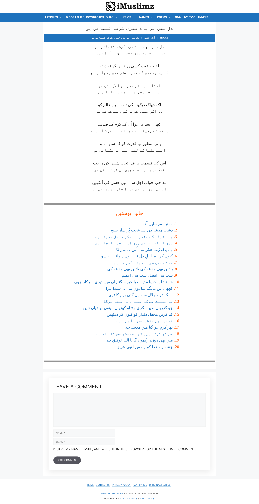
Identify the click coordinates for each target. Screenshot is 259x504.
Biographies (75, 17)
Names (144, 17)
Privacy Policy (121, 484)
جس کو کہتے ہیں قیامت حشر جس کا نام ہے (134, 333)
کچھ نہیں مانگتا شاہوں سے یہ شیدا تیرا (139, 288)
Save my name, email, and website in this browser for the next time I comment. (126, 449)
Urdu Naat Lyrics (160, 484)
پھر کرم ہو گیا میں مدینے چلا (149, 327)
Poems (162, 17)
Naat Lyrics (140, 484)
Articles (51, 17)
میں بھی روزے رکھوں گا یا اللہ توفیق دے (140, 340)
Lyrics (126, 17)
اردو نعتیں (149, 37)
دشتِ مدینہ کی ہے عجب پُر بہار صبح (142, 230)
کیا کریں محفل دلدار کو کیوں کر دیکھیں (140, 314)
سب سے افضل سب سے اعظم (147, 275)
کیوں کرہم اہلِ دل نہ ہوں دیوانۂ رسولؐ (134, 256)
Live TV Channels (195, 17)
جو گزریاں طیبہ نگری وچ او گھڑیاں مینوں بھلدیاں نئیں (128, 308)
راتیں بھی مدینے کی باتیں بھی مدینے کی (140, 269)
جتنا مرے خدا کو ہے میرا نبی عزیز (145, 346)
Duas (109, 17)
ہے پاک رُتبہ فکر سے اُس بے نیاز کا (144, 249)
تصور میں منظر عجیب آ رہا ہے (144, 321)
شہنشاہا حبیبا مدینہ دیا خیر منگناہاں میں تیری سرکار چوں (123, 282)
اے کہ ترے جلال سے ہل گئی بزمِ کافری (140, 295)
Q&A (178, 17)
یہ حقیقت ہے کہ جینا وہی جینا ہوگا (138, 301)
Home (164, 37)
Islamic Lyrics (128, 498)
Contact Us (103, 484)
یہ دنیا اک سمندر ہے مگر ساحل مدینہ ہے (134, 236)
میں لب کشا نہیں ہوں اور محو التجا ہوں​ (134, 243)
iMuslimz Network (112, 493)
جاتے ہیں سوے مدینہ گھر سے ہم (143, 262)
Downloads (95, 17)
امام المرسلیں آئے (158, 223)
